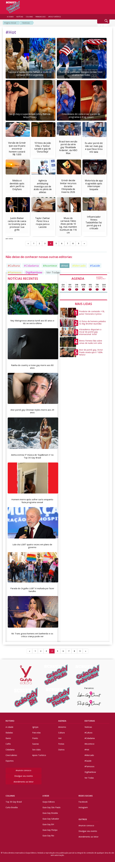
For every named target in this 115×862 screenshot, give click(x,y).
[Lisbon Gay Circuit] (89, 695)
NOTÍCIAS (19, 17)
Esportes (10, 760)
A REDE (45, 795)
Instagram (83, 807)
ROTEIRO (10, 720)
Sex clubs (36, 749)
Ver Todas (89, 777)
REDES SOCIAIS (86, 795)
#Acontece (50, 266)
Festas (61, 743)
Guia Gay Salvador (50, 818)
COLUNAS (10, 795)
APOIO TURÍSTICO (54, 17)
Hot (60, 738)
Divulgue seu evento (23, 776)
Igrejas (35, 727)
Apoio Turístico (39, 755)
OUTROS (83, 819)
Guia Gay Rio (48, 835)
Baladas (9, 732)
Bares (8, 738)
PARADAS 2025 (40, 17)
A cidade (9, 727)
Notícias (26, 22)
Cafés (8, 743)
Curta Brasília (12, 807)
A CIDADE (10, 17)
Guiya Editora (48, 801)
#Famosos (89, 766)
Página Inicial (10, 22)
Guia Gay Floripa (49, 830)
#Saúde (95, 266)
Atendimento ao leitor (24, 781)
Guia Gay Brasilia (50, 813)
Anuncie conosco (23, 770)
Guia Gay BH (48, 824)
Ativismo (62, 727)
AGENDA (89, 278)
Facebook (83, 801)
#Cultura (14, 266)
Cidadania (10, 749)
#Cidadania (31, 266)
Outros (61, 749)
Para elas (36, 732)
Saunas (35, 743)
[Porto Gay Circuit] (89, 703)
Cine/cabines (11, 755)
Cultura (61, 732)
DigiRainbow (90, 772)
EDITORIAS (90, 720)
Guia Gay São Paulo (51, 807)
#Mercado (79, 266)
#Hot (64, 266)
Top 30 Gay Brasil (14, 801)
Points (35, 738)
